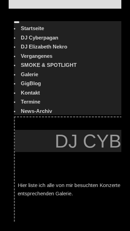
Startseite (32, 28)
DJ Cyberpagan (39, 38)
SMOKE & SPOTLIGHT (49, 65)
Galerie (29, 74)
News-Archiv (36, 111)
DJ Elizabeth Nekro (44, 47)
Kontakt (30, 93)
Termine (30, 102)
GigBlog (31, 83)
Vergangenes (36, 56)
